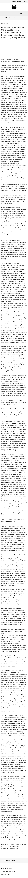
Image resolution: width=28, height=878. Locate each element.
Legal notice (12, 871)
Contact (3, 868)
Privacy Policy (4, 871)
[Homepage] (14, 7)
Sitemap (9, 868)
